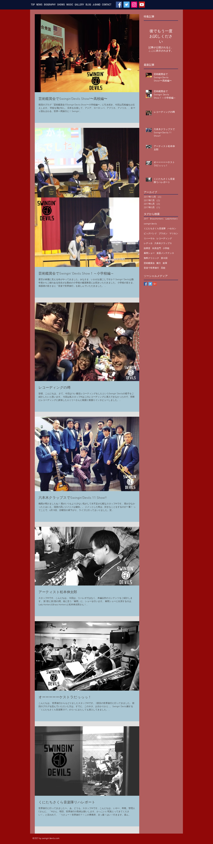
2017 (146, 219)
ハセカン (171, 228)
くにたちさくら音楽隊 (155, 228)
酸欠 (159, 263)
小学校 (166, 248)
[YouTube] (142, 5)
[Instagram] (134, 5)
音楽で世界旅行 (151, 268)
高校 (163, 268)
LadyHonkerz (171, 219)
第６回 (164, 258)
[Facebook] (119, 5)
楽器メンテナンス (165, 253)
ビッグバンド (150, 233)
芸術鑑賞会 (149, 263)
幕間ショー (149, 253)
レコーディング (164, 238)
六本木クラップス (163, 243)
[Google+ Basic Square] (155, 284)
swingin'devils (150, 224)
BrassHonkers (156, 219)
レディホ (148, 243)
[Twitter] (126, 5)
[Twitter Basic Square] (150, 284)
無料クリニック (151, 258)
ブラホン (163, 233)
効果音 (147, 248)
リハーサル (149, 238)
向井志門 (156, 248)
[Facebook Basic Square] (145, 284)
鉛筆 (165, 263)
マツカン (173, 233)
